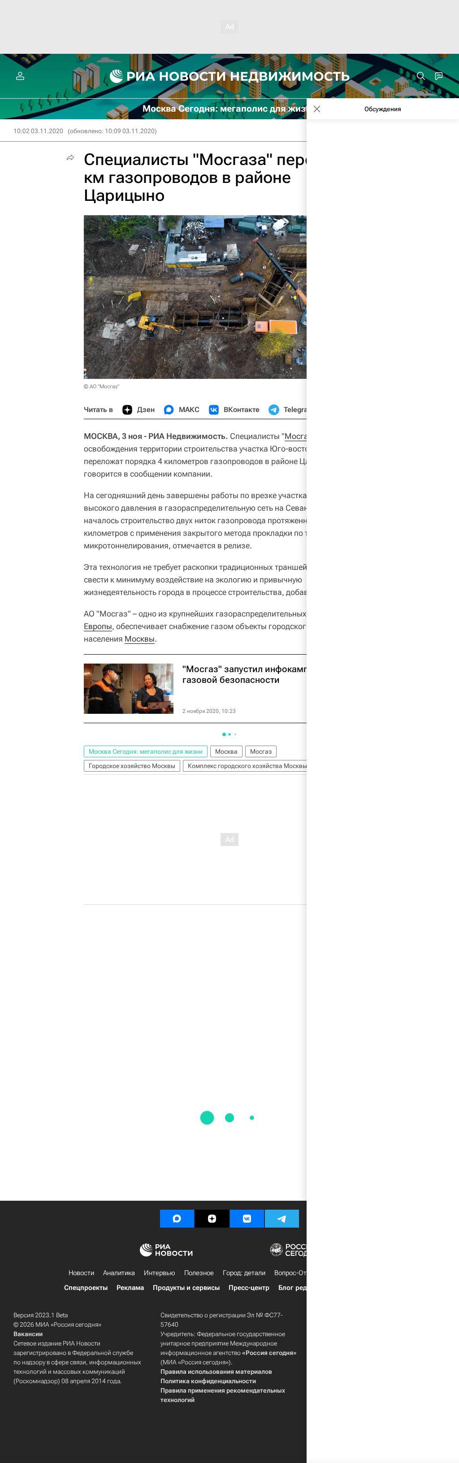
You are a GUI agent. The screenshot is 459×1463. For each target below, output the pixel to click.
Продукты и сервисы (186, 1288)
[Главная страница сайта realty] (229, 76)
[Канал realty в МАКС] (177, 1219)
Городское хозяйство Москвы (132, 765)
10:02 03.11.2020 (38, 131)
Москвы (140, 638)
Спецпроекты (86, 1288)
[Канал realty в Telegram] (282, 1219)
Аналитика (119, 1273)
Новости (81, 1273)
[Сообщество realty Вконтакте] (247, 1219)
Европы (98, 626)
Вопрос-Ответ (295, 1273)
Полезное (199, 1273)
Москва (226, 751)
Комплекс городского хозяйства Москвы (247, 765)
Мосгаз (261, 751)
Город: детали (244, 1273)
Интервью (159, 1273)
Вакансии (28, 1333)
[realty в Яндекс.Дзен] (212, 1219)
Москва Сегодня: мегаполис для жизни (146, 751)
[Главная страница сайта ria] (162, 76)
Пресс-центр (249, 1288)
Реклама (130, 1288)
